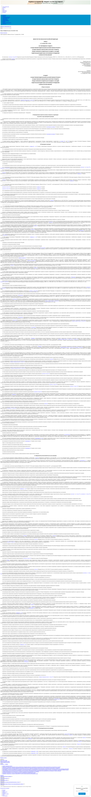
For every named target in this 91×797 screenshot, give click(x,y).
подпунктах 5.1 (38, 438)
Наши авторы (5, 18)
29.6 (37, 751)
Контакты (4, 23)
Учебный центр (5, 19)
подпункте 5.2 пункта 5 (51, 134)
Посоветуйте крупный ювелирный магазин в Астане (10, 782)
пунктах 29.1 (33, 751)
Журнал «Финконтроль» (7, 22)
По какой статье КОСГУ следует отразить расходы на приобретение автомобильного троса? (19, 772)
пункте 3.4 (39, 188)
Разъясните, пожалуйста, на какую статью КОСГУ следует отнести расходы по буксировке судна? (20, 773)
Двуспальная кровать (4, 778)
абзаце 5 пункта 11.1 (22, 257)
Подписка (4, 15)
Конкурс (4, 16)
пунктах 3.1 (32, 146)
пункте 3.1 (79, 173)
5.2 (42, 438)
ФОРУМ (2, 775)
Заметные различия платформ (5, 776)
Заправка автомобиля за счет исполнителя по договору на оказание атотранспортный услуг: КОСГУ (21, 771)
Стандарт (13, 58)
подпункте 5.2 (28, 448)
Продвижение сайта (4, 780)
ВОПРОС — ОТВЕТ (4, 764)
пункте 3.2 (72, 180)
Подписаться (82, 793)
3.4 (35, 146)
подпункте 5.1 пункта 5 (51, 126)
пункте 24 (30, 738)
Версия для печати (3, 32)
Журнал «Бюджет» (6, 20)
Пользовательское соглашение (4, 788)
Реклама (4, 21)
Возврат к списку (3, 757)
